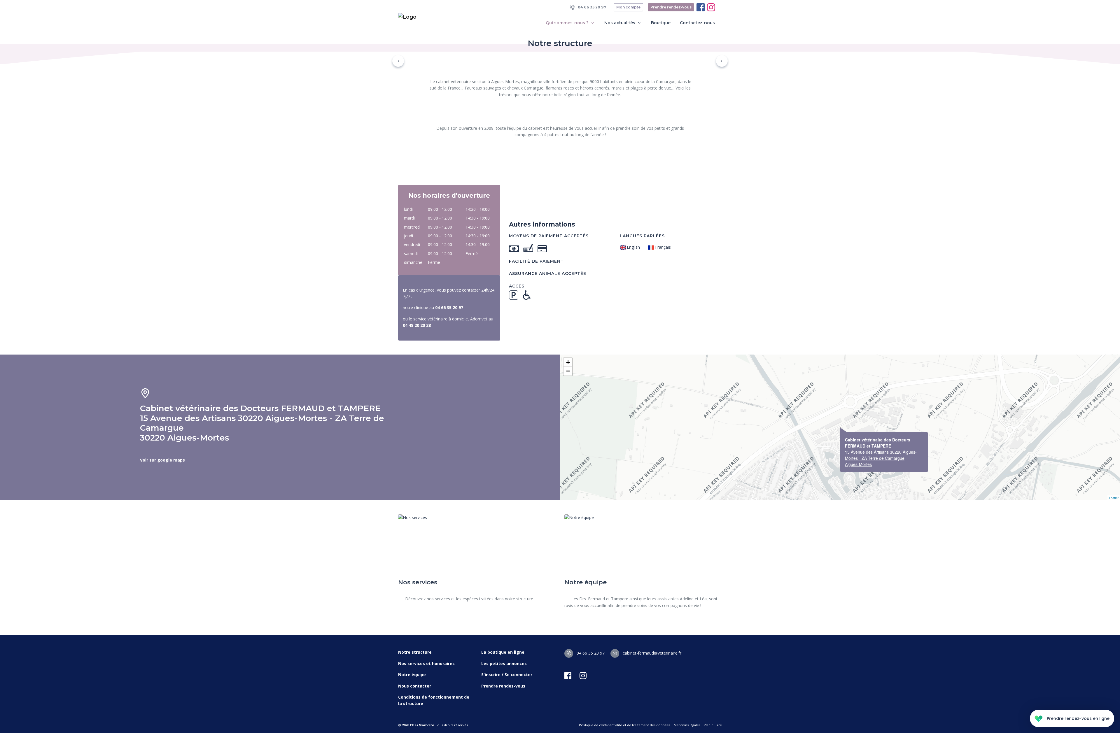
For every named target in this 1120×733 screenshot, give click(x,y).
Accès (516, 286)
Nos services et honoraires (426, 663)
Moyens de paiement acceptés (549, 236)
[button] (398, 61)
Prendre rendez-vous (671, 7)
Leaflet (1114, 497)
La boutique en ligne (502, 652)
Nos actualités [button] (620, 22)
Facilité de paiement (536, 261)
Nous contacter (414, 686)
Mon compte (628, 7)
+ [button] (568, 362)
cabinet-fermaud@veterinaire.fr (651, 653)
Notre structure (415, 652)
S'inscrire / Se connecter (506, 674)
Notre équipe (412, 674)
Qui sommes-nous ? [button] (568, 22)
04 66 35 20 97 (591, 7)
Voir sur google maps (162, 460)
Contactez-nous (697, 22)
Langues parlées (642, 236)
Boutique (661, 22)
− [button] (568, 371)
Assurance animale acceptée (547, 273)
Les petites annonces (504, 663)
